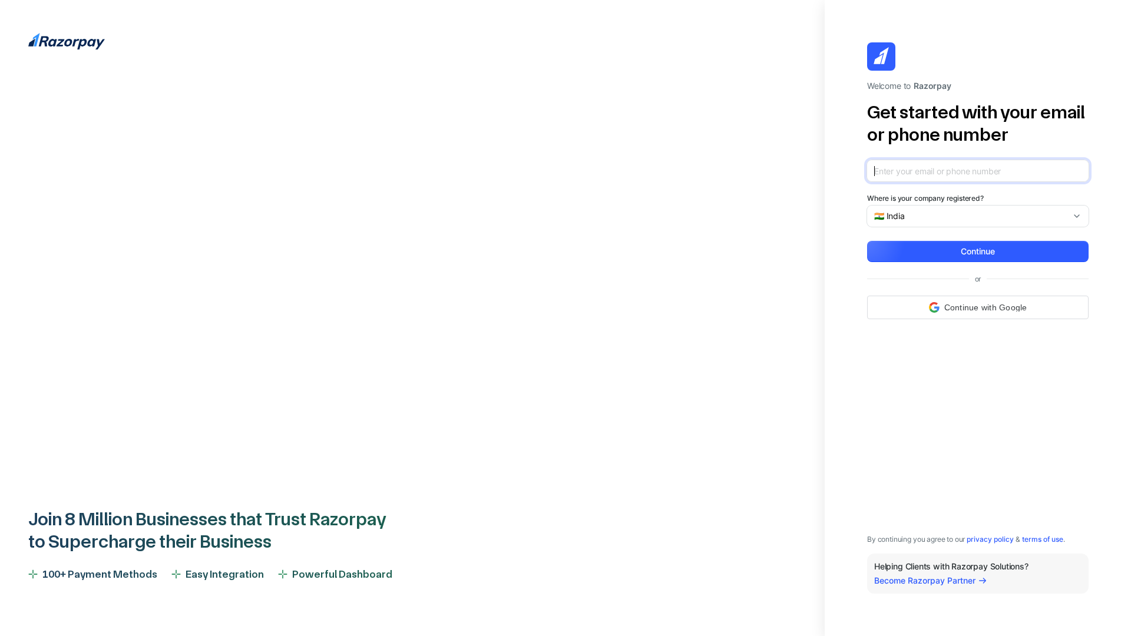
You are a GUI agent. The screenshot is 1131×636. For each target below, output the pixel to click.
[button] (978, 251)
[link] (990, 539)
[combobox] (973, 216)
